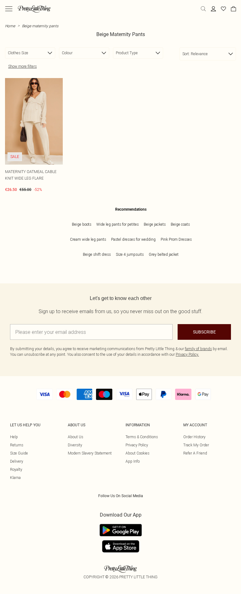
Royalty (16, 469)
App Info (133, 461)
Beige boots (81, 224)
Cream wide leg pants (88, 239)
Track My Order (196, 445)
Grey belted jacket (164, 254)
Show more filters (22, 66)
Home (10, 26)
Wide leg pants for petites (117, 224)
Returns (16, 445)
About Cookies (137, 453)
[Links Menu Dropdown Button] (9, 9)
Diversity (75, 445)
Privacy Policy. (187, 354)
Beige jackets (155, 224)
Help (14, 436)
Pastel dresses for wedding (133, 239)
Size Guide (19, 453)
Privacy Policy (137, 445)
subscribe (204, 331)
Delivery (16, 461)
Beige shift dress (97, 254)
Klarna (15, 477)
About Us (75, 436)
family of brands (198, 348)
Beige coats (180, 224)
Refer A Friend (195, 453)
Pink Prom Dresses (176, 239)
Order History (194, 436)
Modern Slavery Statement (90, 453)
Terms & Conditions (142, 436)
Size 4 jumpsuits (130, 254)
